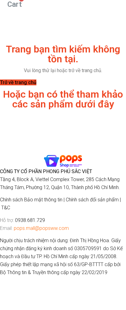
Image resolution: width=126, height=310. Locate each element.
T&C (5, 208)
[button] (18, 82)
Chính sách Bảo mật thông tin (31, 200)
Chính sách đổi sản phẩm (92, 200)
